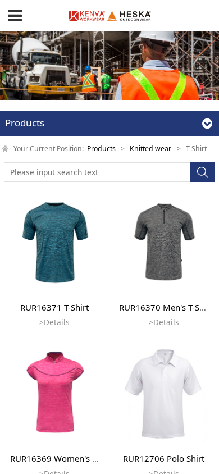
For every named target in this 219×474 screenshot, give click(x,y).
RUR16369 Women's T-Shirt (63, 458)
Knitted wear (150, 148)
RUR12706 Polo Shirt (163, 458)
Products (101, 148)
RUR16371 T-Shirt (54, 307)
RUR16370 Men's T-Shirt (166, 307)
